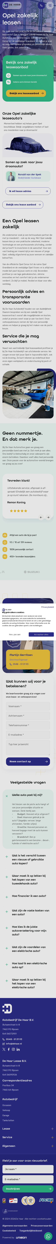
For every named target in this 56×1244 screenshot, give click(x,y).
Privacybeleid (47, 607)
